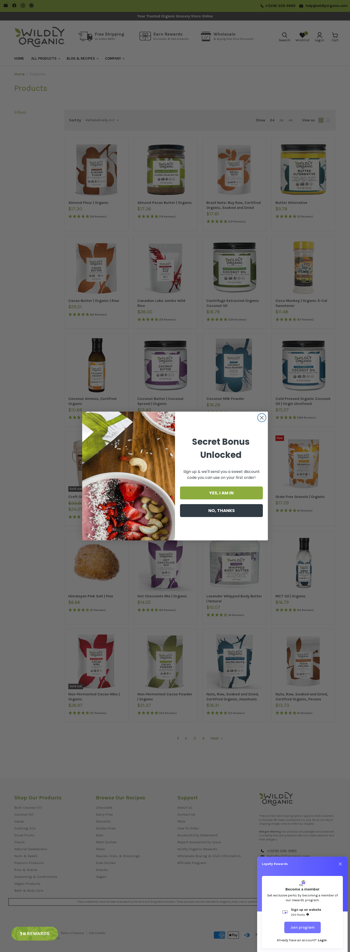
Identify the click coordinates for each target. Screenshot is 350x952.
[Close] (340, 864)
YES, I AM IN (221, 493)
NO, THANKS (221, 510)
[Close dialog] (262, 418)
